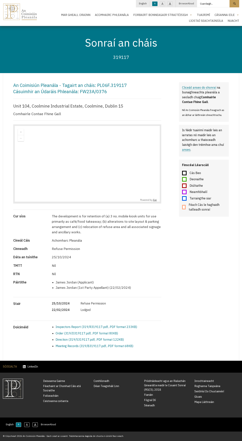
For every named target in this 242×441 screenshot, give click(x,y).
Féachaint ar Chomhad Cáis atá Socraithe (62, 388)
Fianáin (148, 395)
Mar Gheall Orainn (75, 15)
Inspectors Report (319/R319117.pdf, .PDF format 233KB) (96, 327)
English (143, 3)
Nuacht (233, 21)
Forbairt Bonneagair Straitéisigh (160, 15)
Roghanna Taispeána (207, 386)
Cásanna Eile (225, 15)
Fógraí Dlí (150, 400)
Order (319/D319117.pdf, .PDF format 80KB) (87, 333)
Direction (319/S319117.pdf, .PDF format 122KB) (90, 339)
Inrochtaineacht (204, 381)
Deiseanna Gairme (54, 381)
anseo (186, 149)
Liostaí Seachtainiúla (206, 21)
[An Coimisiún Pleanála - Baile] (20, 11)
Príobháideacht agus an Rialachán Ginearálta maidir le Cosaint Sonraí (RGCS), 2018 (165, 385)
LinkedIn (32, 366)
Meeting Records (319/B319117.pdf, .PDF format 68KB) (94, 346)
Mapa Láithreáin (204, 402)
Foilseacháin (50, 395)
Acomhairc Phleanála (112, 15)
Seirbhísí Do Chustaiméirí (209, 391)
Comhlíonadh (101, 381)
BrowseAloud (186, 3)
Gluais (198, 396)
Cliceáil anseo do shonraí (199, 87)
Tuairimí (203, 15)
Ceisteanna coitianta (55, 401)
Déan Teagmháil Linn (106, 386)
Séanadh (149, 405)
